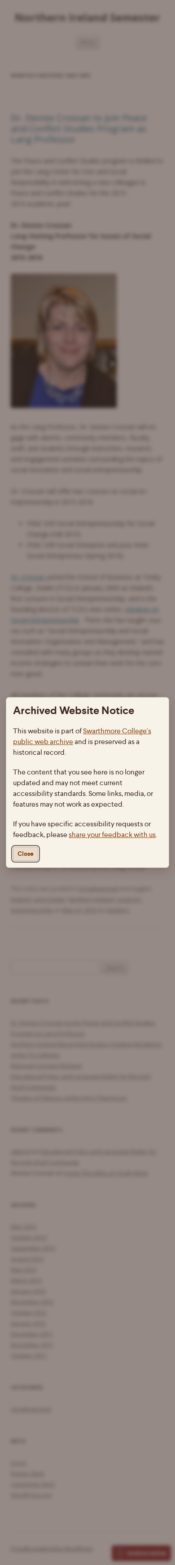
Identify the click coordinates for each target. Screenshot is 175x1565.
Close (26, 854)
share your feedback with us (112, 834)
